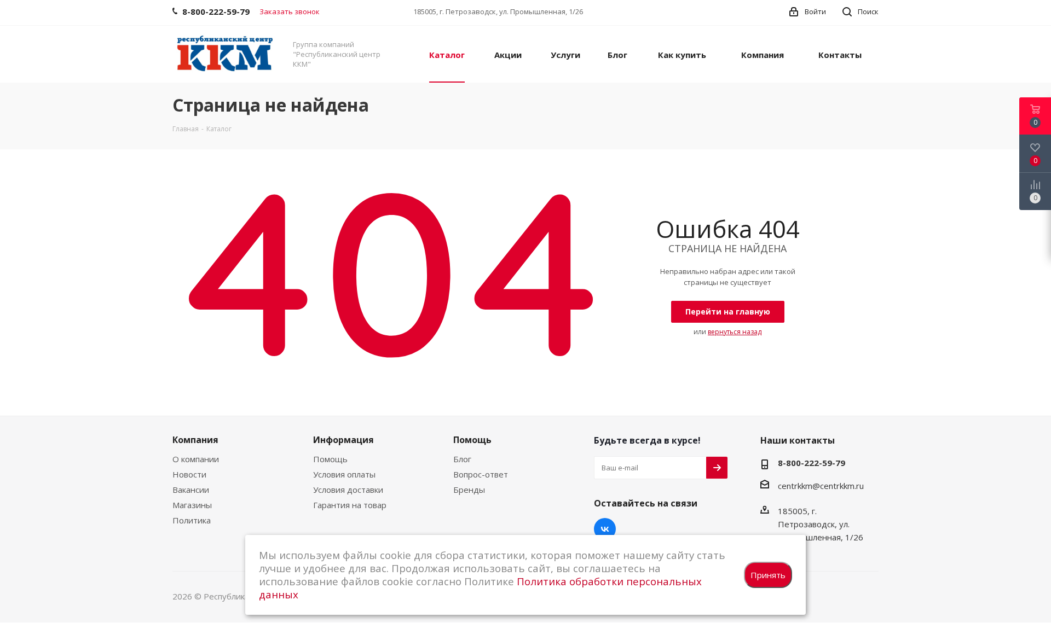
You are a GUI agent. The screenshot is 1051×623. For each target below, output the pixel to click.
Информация (343, 440)
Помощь (330, 458)
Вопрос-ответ (480, 474)
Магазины (192, 504)
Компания (195, 440)
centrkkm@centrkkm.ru (821, 485)
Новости (189, 474)
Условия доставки (348, 489)
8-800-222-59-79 (811, 462)
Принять (768, 574)
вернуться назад (734, 331)
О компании (195, 458)
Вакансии (190, 489)
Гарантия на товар (349, 504)
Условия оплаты (344, 474)
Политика (191, 520)
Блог (462, 458)
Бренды (469, 489)
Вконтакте (605, 529)
